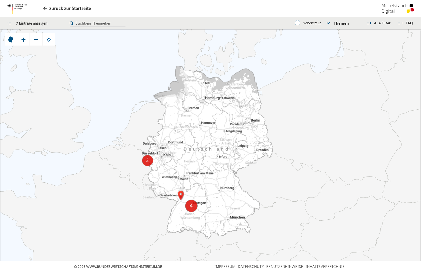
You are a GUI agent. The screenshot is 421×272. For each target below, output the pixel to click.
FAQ (409, 23)
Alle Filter (382, 23)
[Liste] (10, 22)
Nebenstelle (312, 23)
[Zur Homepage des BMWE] (17, 9)
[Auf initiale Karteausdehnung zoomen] (11, 39)
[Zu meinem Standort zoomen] (49, 39)
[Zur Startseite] (398, 9)
